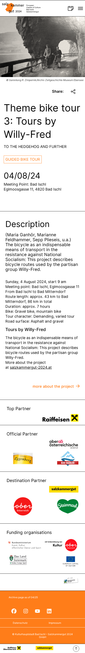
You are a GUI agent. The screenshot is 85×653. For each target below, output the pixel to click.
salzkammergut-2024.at (31, 367)
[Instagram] (25, 611)
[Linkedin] (49, 611)
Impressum (55, 622)
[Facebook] (14, 611)
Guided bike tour (22, 159)
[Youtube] (37, 611)
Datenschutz (20, 622)
